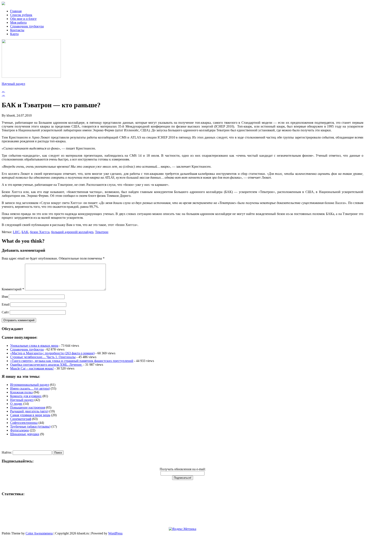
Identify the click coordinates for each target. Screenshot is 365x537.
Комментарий (13, 289)
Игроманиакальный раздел (29, 384)
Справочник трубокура (27, 26)
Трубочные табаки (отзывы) (30, 426)
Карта (14, 34)
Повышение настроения (27, 407)
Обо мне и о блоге (23, 18)
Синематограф (20, 419)
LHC (16, 232)
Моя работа (18, 22)
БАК (25, 232)
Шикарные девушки (24, 434)
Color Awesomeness (39, 533)
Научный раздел (13, 84)
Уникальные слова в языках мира (34, 345)
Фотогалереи (19, 430)
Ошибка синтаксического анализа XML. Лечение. (46, 364)
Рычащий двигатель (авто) (29, 411)
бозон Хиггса (39, 232)
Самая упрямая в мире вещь (30, 415)
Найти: (7, 452)
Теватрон (101, 232)
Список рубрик (21, 15)
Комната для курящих (26, 396)
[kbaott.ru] (182, 4)
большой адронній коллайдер (72, 232)
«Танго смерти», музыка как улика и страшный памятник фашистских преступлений (71, 361)
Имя (5, 296)
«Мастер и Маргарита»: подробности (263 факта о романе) (52, 353)
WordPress (115, 533)
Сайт (5, 312)
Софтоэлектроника (24, 422)
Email (6, 304)
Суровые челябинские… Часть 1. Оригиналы (43, 357)
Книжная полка (21, 392)
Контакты (17, 30)
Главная (16, 11)
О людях (16, 403)
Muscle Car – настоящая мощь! (32, 368)
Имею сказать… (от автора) (30, 388)
